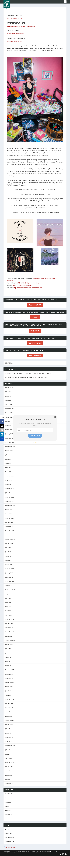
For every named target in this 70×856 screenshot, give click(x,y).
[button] (35, 419)
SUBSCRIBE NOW (35, 435)
